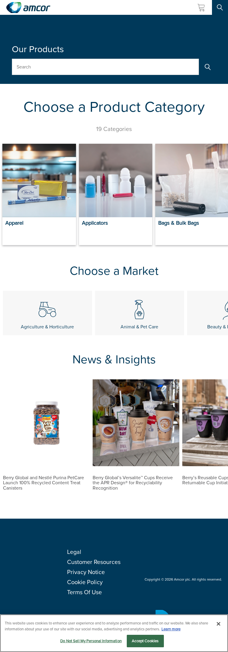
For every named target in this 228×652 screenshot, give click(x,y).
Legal (74, 551)
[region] (114, 633)
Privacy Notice (86, 572)
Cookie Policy (85, 582)
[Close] (218, 623)
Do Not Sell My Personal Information (91, 641)
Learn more (171, 629)
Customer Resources (94, 561)
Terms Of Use (84, 592)
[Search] (207, 67)
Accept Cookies (145, 641)
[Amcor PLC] (28, 7)
